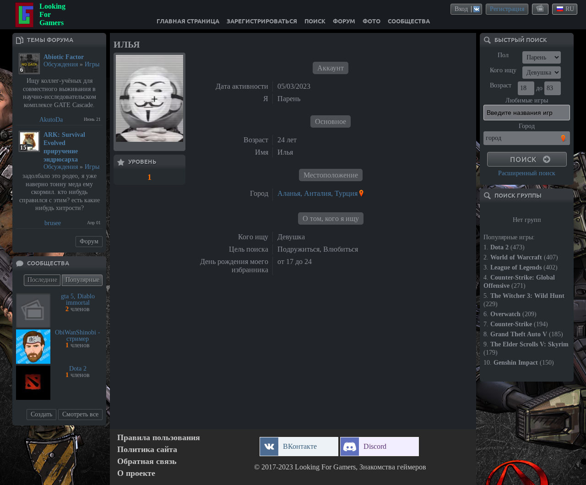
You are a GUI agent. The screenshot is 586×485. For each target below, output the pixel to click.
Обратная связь (147, 461)
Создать (41, 414)
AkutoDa (51, 119)
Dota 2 (78, 368)
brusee (52, 223)
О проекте (136, 473)
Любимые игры (526, 100)
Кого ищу (503, 70)
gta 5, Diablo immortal (78, 299)
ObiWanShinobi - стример (77, 335)
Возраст (500, 85)
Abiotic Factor (63, 57)
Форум (89, 241)
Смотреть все (80, 414)
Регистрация (507, 8)
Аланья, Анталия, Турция (317, 193)
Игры (92, 64)
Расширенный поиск (526, 173)
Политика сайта (147, 449)
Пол (503, 55)
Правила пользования (158, 437)
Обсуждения (60, 64)
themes (540, 8)
